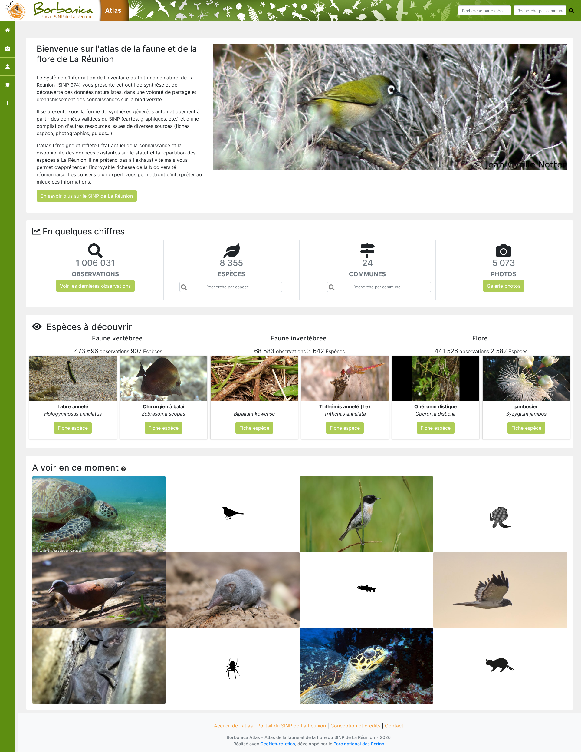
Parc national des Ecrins (358, 743)
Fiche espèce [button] (73, 428)
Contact (394, 726)
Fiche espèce (99, 512)
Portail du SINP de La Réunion (291, 726)
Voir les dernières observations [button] (95, 286)
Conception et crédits (355, 726)
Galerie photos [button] (503, 286)
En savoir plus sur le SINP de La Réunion (87, 196)
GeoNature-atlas (277, 743)
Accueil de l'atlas (233, 726)
